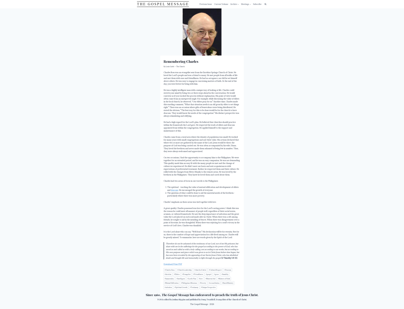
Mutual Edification (171, 283)
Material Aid (210, 279)
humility (225, 274)
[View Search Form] (265, 4)
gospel (208, 274)
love (201, 279)
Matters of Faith (224, 279)
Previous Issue (205, 4)
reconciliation (214, 283)
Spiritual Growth (180, 287)
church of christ (200, 270)
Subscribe (257, 4)
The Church (180, 67)
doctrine (168, 274)
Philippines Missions (189, 283)
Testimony (194, 287)
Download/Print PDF (173, 264)
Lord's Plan (191, 279)
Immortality (169, 279)
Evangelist (186, 274)
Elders (177, 274)
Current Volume (221, 4)
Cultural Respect (215, 270)
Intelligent (180, 279)
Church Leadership (184, 270)
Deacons (227, 270)
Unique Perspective (208, 287)
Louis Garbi (170, 67)
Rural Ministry (227, 283)
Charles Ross (170, 270)
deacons (174, 190)
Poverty (203, 283)
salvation (168, 287)
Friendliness (198, 274)
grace (216, 274)
